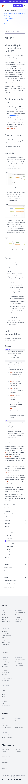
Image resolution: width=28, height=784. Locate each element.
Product (3, 613)
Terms (8, 777)
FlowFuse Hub (5, 617)
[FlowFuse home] (3, 6)
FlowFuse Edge (5, 615)
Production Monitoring (20, 660)
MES (3, 638)
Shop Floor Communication (19, 662)
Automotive (4, 660)
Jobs (3, 754)
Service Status (5, 762)
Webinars (4, 723)
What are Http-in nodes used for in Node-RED (13, 48)
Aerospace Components (5, 675)
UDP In (8, 552)
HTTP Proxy (10, 533)
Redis (3, 688)
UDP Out (9, 555)
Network (7, 527)
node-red (8, 29)
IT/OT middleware (6, 633)
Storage (7, 564)
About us (4, 751)
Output (8, 258)
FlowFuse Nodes (8, 567)
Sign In (24, 1)
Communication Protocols (10, 580)
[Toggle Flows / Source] (12, 183)
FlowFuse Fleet (5, 619)
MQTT (3, 697)
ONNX (3, 699)
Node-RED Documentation (10, 505)
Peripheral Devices (8, 574)
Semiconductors (5, 672)
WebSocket (10, 546)
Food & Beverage (5, 662)
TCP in (8, 549)
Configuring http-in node (14, 101)
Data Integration (5, 644)
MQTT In (9, 535)
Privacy (3, 777)
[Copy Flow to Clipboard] (14, 183)
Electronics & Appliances (5, 667)
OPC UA (3, 690)
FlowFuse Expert (19, 619)
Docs (16, 721)
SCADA (3, 640)
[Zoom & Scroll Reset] (20, 183)
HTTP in (9, 541)
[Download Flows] (16, 183)
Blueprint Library (19, 624)
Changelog (17, 723)
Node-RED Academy (6, 727)
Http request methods (13, 115)
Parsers (7, 558)
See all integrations (6, 706)
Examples (9, 153)
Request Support (5, 766)
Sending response (13, 135)
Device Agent (18, 615)
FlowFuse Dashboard (20, 613)
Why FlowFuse (5, 749)
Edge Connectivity (6, 642)
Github (16, 725)
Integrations (18, 621)
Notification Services (9, 587)
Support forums (19, 727)
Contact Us (17, 6)
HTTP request (10, 544)
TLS (8, 530)
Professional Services (7, 760)
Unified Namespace (6, 636)
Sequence (7, 561)
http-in (20, 29)
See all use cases (19, 665)
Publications (5, 725)
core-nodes (14, 29)
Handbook (17, 749)
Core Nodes (6, 517)
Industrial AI (4, 631)
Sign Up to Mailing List (7, 737)
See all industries (5, 680)
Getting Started (7, 508)
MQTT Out (9, 538)
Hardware (6, 571)
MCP (3, 703)
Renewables (4, 670)
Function (7, 523)
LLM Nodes (4, 701)
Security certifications (6, 756)
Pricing (3, 624)
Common (7, 520)
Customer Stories (6, 735)
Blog (3, 721)
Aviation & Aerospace (6, 678)
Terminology (7, 511)
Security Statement (6, 621)
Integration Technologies (10, 584)
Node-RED (17, 617)
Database (6, 577)
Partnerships (18, 751)
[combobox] (15, 32)
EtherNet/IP (4, 694)
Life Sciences (5, 664)
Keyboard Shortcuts (8, 514)
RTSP (3, 692)
